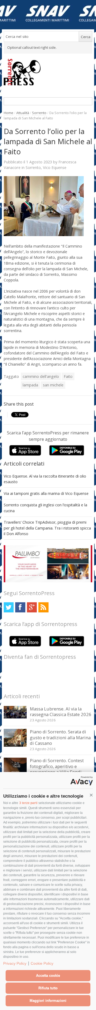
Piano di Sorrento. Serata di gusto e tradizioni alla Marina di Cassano (60, 737)
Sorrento (39, 113)
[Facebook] (20, 607)
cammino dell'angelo (41, 376)
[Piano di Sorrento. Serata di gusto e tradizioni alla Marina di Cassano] (15, 745)
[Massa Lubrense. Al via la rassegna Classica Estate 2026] (15, 717)
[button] (91, 795)
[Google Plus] (32, 607)
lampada (30, 384)
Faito (68, 376)
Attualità (22, 113)
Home (8, 113)
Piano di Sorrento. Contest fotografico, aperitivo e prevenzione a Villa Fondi (57, 766)
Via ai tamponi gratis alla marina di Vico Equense (46, 493)
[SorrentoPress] (48, 72)
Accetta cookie (48, 975)
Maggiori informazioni (48, 1001)
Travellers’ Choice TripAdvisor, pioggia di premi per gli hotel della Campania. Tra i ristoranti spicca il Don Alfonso (47, 528)
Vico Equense (54, 167)
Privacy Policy (14, 963)
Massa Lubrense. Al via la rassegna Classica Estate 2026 (60, 712)
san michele (53, 384)
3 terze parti (28, 803)
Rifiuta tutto (48, 988)
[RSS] (43, 607)
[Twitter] (9, 607)
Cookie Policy (42, 963)
